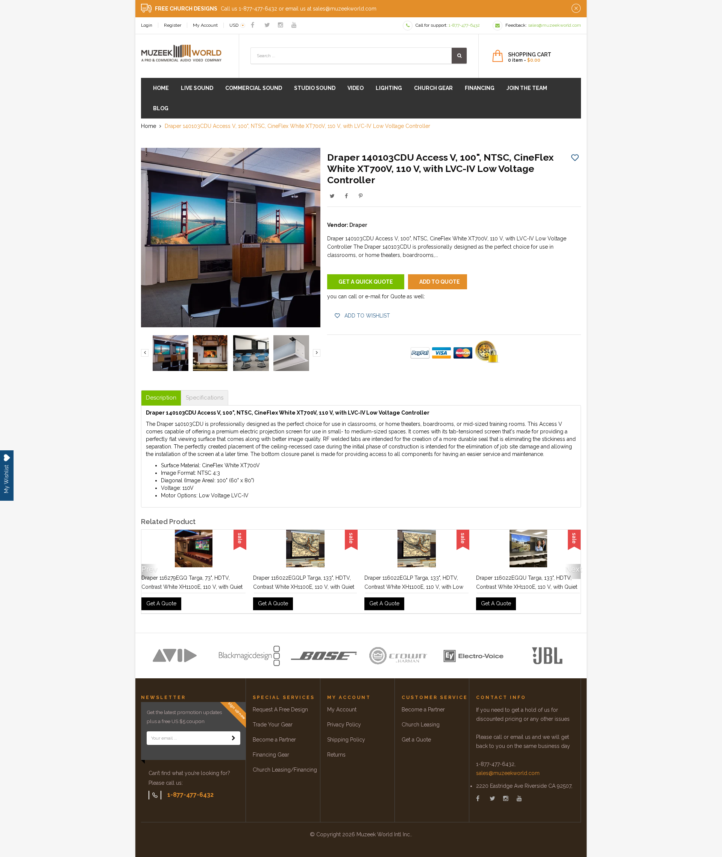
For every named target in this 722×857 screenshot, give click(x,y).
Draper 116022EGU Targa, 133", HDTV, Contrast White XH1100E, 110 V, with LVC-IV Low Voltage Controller (303, 587)
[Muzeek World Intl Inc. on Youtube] (294, 25)
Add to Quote (439, 282)
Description (161, 398)
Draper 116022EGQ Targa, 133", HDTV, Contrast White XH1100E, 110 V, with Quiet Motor (526, 587)
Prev (148, 569)
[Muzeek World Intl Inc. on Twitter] (267, 25)
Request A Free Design (280, 710)
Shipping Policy (346, 740)
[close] (576, 9)
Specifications (204, 398)
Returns (336, 755)
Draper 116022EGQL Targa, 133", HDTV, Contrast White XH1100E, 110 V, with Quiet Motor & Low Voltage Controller (192, 587)
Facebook (346, 196)
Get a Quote (416, 740)
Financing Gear (271, 755)
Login (146, 25)
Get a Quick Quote (365, 282)
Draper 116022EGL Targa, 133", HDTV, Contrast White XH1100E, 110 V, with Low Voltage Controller (413, 587)
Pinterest (361, 196)
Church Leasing (421, 725)
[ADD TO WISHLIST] (574, 157)
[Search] (459, 56)
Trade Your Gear (273, 725)
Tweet (332, 196)
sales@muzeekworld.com (508, 773)
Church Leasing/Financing (285, 770)
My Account (205, 25)
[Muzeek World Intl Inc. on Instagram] (280, 25)
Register (172, 25)
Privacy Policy (344, 725)
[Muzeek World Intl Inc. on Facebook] (252, 25)
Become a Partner (274, 740)
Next (573, 569)
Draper (358, 225)
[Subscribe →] (233, 738)
